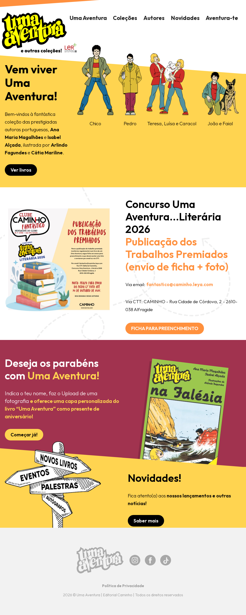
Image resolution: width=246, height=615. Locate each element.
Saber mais (146, 521)
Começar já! (24, 435)
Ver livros (21, 170)
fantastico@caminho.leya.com (179, 284)
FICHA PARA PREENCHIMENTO (164, 328)
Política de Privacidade (123, 585)
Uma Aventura (88, 17)
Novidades (185, 17)
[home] (34, 33)
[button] (125, 18)
